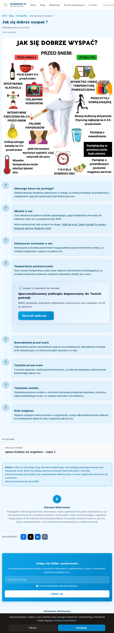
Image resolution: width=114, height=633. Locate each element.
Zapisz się (57, 593)
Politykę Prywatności (68, 586)
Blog (42, 5)
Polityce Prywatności (65, 620)
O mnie (93, 5)
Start (33, 5)
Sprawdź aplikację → (36, 315)
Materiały (54, 5)
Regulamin (53, 586)
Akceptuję (81, 627)
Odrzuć (33, 627)
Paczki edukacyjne (74, 5)
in (38, 536)
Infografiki (21, 16)
